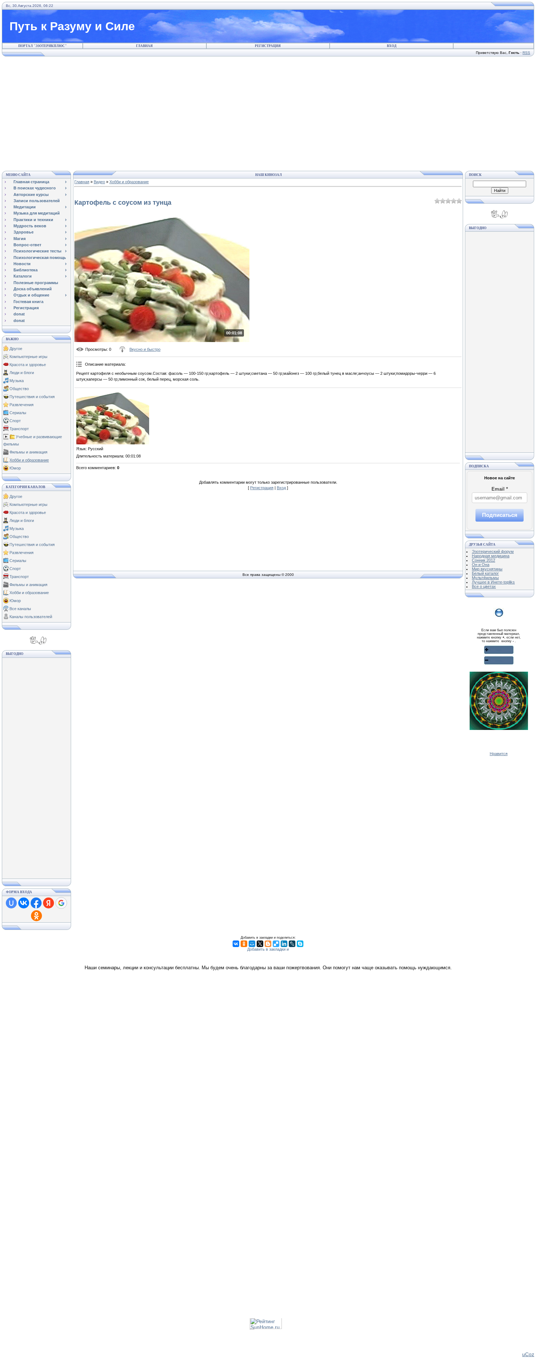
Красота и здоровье (27, 364)
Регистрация (268, 46)
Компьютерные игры (28, 356)
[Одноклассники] (244, 943)
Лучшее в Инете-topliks (493, 582)
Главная (144, 46)
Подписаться (499, 515)
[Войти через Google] (61, 903)
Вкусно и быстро (144, 349)
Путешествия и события (32, 396)
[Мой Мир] (252, 943)
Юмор (15, 468)
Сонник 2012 (483, 560)
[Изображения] (112, 417)
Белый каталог (485, 573)
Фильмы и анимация (28, 452)
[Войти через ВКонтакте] (23, 903)
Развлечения (21, 404)
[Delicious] (276, 943)
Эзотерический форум (493, 551)
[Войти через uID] (11, 903)
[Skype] (300, 943)
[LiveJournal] (292, 943)
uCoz (528, 1354)
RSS (526, 53)
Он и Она (480, 564)
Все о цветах (484, 586)
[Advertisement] (268, 113)
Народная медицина (490, 556)
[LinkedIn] (284, 943)
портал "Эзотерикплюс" (42, 46)
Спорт (15, 421)
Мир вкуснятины (487, 569)
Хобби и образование (29, 460)
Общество (19, 388)
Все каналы (20, 608)
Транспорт (19, 429)
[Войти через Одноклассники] (36, 915)
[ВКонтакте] (236, 943)
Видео (99, 182)
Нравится (499, 753)
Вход (391, 46)
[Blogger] (268, 943)
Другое (15, 348)
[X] (260, 943)
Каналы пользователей (30, 616)
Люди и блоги (21, 372)
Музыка (16, 380)
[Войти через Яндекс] (48, 903)
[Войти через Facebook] (36, 903)
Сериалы (17, 413)
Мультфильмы (485, 578)
